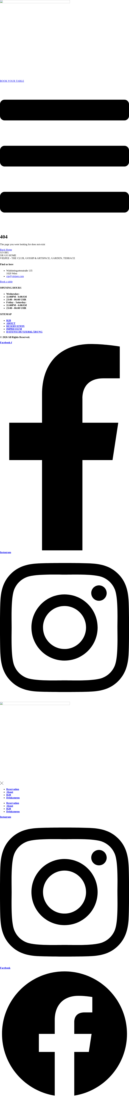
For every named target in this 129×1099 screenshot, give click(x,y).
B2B (8, 795)
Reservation (12, 789)
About (9, 792)
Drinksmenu (13, 797)
